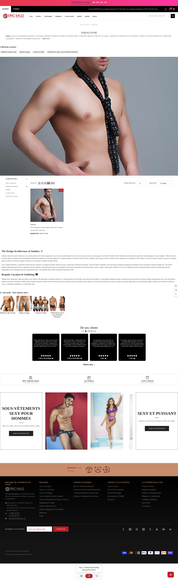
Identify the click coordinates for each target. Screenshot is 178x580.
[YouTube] (163, 529)
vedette (164, 183)
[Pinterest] (136, 529)
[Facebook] (123, 529)
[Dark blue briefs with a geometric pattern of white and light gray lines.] (66, 421)
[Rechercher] (161, 16)
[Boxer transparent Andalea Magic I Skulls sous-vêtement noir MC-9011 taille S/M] (47, 205)
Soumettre (60, 529)
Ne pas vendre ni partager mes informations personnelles (17, 551)
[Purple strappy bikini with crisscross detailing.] (112, 421)
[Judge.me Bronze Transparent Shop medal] (106, 469)
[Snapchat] (156, 529)
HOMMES (5, 9)
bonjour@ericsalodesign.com (17, 518)
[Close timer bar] (175, 3)
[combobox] (159, 16)
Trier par (152, 183)
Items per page (129, 183)
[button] (39, 183)
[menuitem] (16, 183)
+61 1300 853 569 (14, 515)
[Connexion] (166, 9)
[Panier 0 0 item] (170, 9)
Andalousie (94, 24)
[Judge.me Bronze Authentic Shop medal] (98, 469)
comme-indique (31, 237)
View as (33, 183)
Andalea (8, 36)
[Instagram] (130, 529)
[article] (45, 347)
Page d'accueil (84, 24)
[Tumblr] (150, 529)
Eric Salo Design (13, 494)
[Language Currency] (174, 9)
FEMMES (16, 9)
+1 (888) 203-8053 (14, 513)
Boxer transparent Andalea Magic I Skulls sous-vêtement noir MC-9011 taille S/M (46, 229)
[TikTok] (143, 529)
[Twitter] (170, 529)
